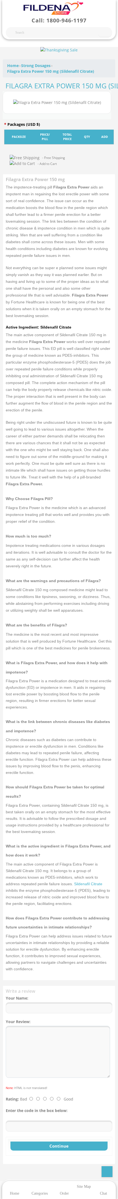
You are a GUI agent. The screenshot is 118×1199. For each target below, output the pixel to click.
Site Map (84, 1187)
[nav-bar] (9, 7)
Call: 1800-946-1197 (59, 20)
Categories (40, 1193)
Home (13, 65)
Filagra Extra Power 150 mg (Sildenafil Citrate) (50, 71)
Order (64, 1193)
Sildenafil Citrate (88, 884)
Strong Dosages (35, 65)
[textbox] (59, 32)
